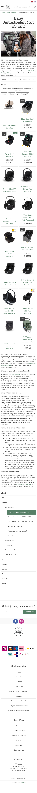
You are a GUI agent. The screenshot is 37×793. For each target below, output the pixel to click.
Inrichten (5, 579)
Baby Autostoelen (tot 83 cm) (18, 512)
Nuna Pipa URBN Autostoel (9, 243)
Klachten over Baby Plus (19, 701)
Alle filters (21, 94)
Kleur (11, 94)
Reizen (8, 12)
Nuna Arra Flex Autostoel (9, 115)
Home (3, 12)
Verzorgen (6, 574)
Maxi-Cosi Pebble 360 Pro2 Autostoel (27, 210)
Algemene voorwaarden (19, 706)
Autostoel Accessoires (16, 536)
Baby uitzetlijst (19, 750)
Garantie (19, 696)
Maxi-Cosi (31, 71)
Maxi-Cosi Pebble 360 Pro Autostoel (9, 210)
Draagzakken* (10, 550)
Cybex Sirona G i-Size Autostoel (9, 273)
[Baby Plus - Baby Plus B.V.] (8, 7)
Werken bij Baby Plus (19, 735)
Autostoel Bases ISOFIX (17, 526)
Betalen (19, 682)
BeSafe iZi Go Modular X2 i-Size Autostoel (9, 302)
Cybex (8, 73)
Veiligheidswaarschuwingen (19, 710)
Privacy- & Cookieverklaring (18, 778)
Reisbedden (9, 545)
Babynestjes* (9, 540)
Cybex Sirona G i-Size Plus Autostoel (27, 273)
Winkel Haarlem (19, 731)
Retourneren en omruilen (19, 691)
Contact (19, 672)
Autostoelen (15, 12)
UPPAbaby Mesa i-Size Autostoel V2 (27, 334)
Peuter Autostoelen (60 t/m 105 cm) (21, 517)
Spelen (4, 564)
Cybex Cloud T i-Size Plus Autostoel (27, 180)
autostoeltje (16, 374)
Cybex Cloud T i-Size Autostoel (9, 180)
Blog (19, 740)
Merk (4, 94)
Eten (3, 559)
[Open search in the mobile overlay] (21, 7)
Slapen (4, 569)
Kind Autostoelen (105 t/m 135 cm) (20, 522)
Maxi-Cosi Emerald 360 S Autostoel (27, 149)
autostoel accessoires (23, 484)
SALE (4, 583)
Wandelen (5, 498)
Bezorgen (19, 686)
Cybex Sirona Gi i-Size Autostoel (27, 302)
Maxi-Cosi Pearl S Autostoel (27, 115)
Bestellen (19, 677)
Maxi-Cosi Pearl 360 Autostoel (27, 243)
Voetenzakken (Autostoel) (17, 531)
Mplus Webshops (21, 782)
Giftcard (19, 745)
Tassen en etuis (10, 555)
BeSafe (3, 73)
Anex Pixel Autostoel (9, 149)
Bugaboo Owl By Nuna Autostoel (9, 334)
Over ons (19, 726)
